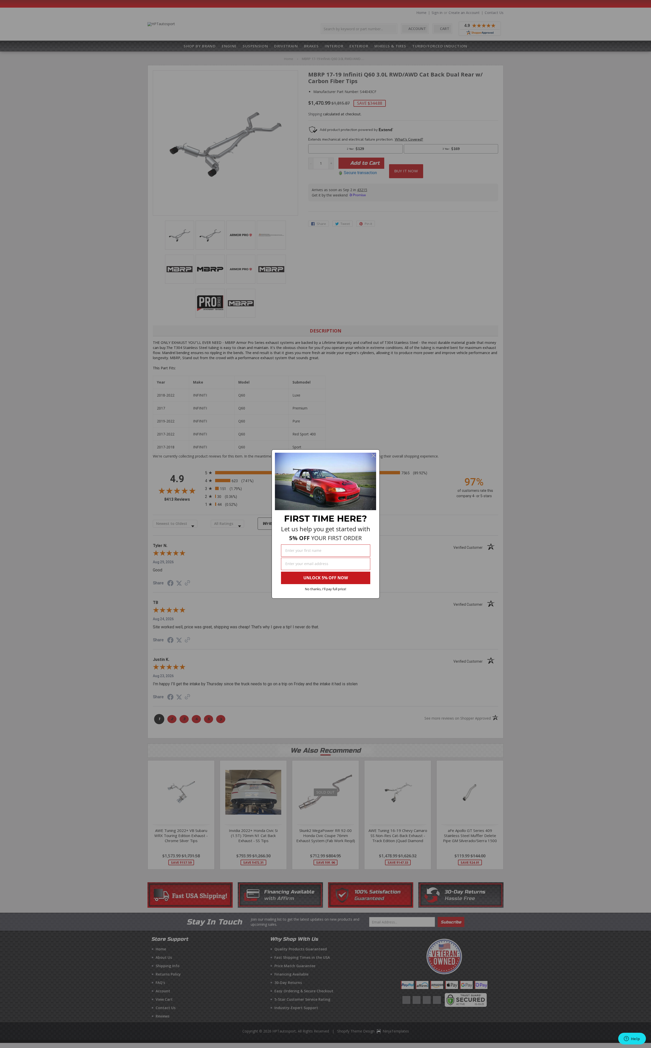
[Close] (373, 455)
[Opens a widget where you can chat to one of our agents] (632, 1039)
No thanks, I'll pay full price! (325, 589)
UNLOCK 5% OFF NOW (325, 578)
